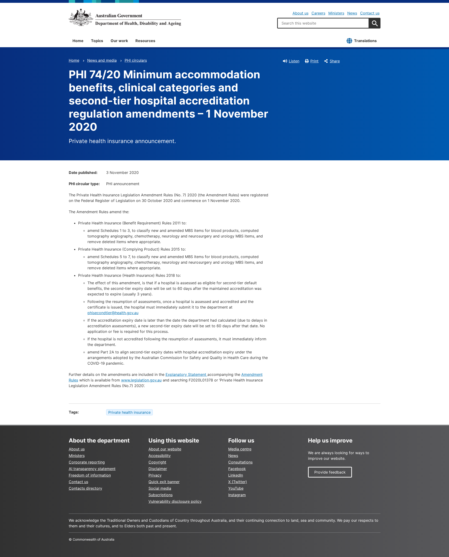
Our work (119, 40)
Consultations (240, 462)
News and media (102, 60)
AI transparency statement (92, 468)
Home (77, 40)
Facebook (237, 468)
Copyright (157, 462)
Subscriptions (160, 494)
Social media (159, 488)
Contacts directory (85, 488)
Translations (365, 40)
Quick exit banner (164, 481)
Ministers (336, 13)
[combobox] (323, 23)
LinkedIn (235, 475)
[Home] (125, 17)
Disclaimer (157, 468)
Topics (97, 40)
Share (335, 61)
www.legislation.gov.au (141, 380)
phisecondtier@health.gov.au (112, 312)
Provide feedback (330, 472)
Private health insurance (129, 412)
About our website (164, 449)
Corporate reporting (87, 462)
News (352, 13)
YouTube (235, 488)
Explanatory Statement (186, 374)
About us (300, 13)
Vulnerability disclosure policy (175, 501)
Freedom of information (90, 475)
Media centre (239, 449)
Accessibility (159, 455)
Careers (318, 13)
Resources (145, 40)
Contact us (370, 13)
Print (314, 61)
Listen (294, 61)
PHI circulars (136, 60)
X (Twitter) (237, 481)
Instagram (237, 494)
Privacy (155, 475)
